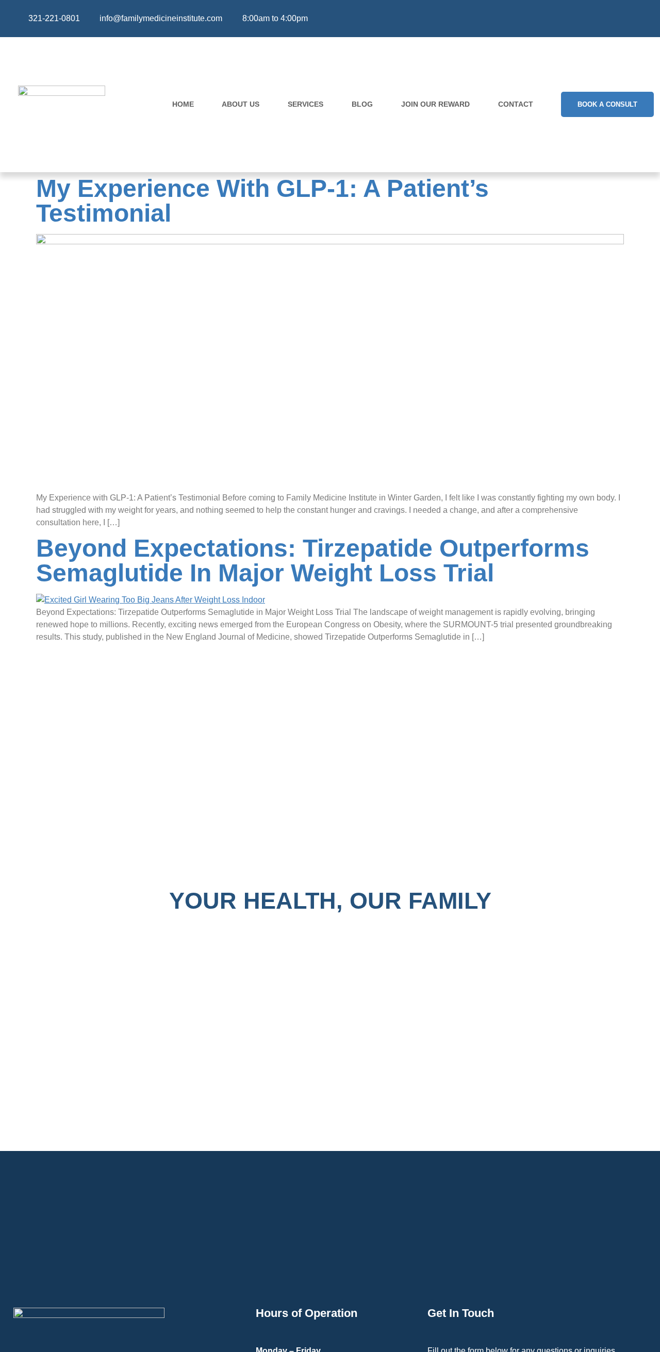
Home (183, 104)
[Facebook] (592, 18)
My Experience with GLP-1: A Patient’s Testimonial (262, 201)
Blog (362, 104)
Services (305, 104)
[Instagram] (612, 18)
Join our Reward (435, 104)
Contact (515, 104)
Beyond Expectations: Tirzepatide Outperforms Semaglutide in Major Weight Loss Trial (312, 561)
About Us (240, 104)
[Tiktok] (633, 18)
